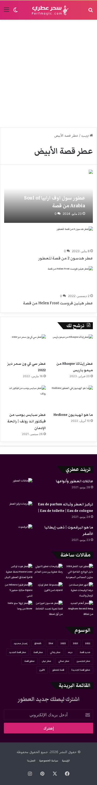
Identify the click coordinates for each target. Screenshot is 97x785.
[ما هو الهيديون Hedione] (72, 397)
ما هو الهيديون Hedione (73, 415)
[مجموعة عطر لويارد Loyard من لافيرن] (48, 590)
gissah (37, 643)
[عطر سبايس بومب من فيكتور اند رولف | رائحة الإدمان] (25, 397)
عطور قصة (29, 661)
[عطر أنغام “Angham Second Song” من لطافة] (79, 609)
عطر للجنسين (83, 661)
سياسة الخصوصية (48, 761)
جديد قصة (85, 652)
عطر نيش (46, 661)
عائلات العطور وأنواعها (74, 481)
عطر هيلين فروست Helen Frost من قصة (58, 303)
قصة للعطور (58, 670)
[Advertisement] (48, 73)
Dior (51, 643)
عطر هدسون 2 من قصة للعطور (65, 258)
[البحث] (90, 12)
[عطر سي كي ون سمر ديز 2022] (25, 346)
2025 (63, 643)
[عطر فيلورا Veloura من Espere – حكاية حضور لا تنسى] (18, 590)
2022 (87, 643)
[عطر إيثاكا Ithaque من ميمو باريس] (72, 346)
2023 (75, 643)
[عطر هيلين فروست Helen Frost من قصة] (70, 279)
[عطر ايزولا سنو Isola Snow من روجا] (18, 609)
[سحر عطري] (48, 10)
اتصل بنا (31, 761)
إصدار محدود (20, 643)
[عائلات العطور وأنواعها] (18, 488)
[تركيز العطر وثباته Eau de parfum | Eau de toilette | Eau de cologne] (18, 511)
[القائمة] (6, 12)
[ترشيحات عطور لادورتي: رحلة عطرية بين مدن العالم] (48, 572)
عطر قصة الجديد (17, 652)
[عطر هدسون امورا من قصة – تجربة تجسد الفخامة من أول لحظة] (48, 609)
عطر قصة (38, 652)
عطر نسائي (63, 661)
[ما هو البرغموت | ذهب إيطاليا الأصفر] (18, 534)
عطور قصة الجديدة (80, 670)
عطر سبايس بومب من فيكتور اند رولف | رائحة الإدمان (26, 421)
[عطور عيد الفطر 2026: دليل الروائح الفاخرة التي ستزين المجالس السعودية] (79, 572)
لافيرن (42, 670)
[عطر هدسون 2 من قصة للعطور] (75, 236)
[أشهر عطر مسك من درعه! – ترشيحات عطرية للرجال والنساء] (79, 590)
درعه (70, 652)
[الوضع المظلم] (15, 12)
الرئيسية (85, 136)
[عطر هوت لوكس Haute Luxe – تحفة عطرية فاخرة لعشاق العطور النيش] (18, 572)
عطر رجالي (55, 652)
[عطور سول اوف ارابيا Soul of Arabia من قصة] (48, 196)
